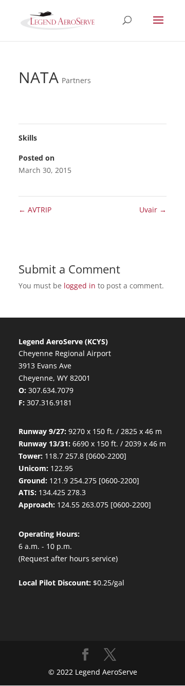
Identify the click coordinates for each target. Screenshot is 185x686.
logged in (80, 285)
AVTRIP (34, 209)
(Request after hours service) (68, 558)
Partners (76, 80)
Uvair (152, 209)
